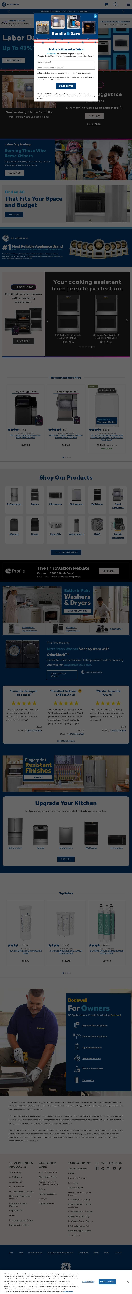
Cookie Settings (88, 1282)
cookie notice (68, 1291)
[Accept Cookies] (128, 1282)
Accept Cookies (107, 1282)
